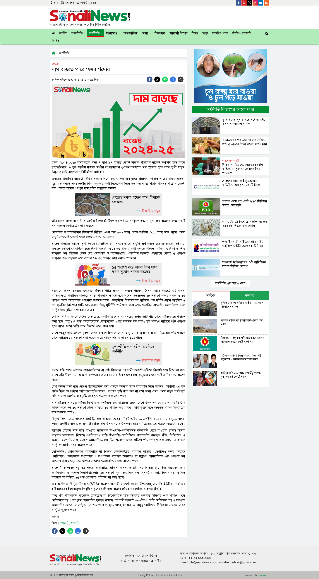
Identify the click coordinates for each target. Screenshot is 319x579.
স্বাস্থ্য (205, 33)
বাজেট (63, 523)
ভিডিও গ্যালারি (241, 33)
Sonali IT (263, 575)
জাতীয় (63, 33)
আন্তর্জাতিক (131, 33)
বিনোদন (160, 33)
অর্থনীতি (94, 33)
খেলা (145, 33)
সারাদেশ (111, 33)
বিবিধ (55, 41)
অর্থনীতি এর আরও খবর (230, 283)
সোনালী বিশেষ (178, 33)
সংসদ (73, 523)
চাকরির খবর (220, 33)
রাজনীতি (77, 33)
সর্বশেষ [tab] (211, 295)
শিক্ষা (195, 33)
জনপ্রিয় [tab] (249, 295)
